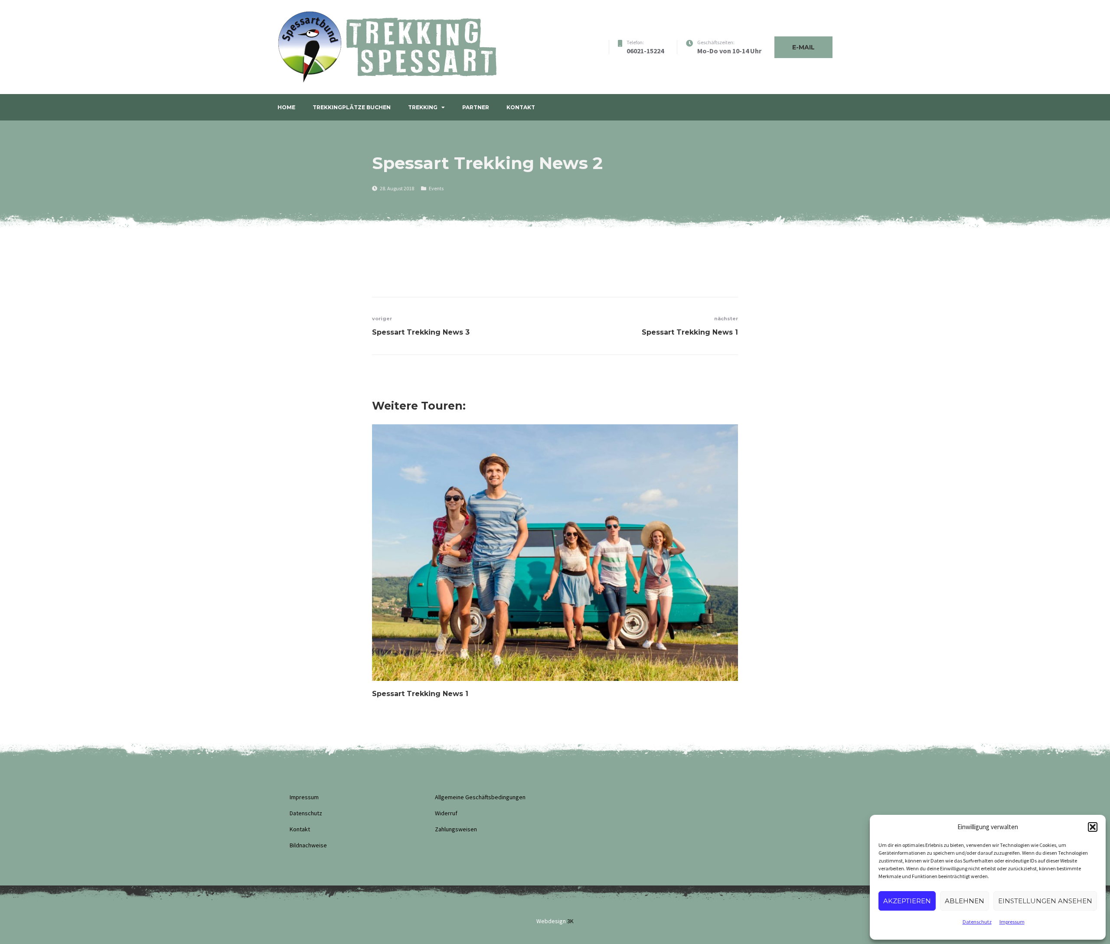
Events (436, 188)
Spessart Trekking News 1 (420, 694)
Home (286, 107)
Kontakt (520, 107)
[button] (1092, 827)
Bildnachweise (308, 845)
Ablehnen (964, 901)
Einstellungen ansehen (1045, 901)
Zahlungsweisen (456, 829)
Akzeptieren (907, 901)
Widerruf (446, 813)
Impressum (1012, 921)
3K (570, 921)
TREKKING (422, 107)
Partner (475, 107)
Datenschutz (977, 921)
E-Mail (803, 47)
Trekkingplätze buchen (352, 107)
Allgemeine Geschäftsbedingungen (480, 797)
